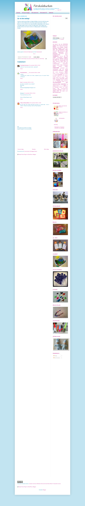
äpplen (59, 92)
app (61, 44)
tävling (54, 88)
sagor (54, 78)
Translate (62, 39)
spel (67, 82)
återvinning (42, 58)
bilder (54, 47)
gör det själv (32, 58)
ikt (67, 61)
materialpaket (55, 69)
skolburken (66, 80)
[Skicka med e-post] (34, 57)
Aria (21, 82)
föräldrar (66, 57)
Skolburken (51, 12)
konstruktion (65, 63)
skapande (58, 80)
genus (54, 58)
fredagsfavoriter (56, 54)
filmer (67, 52)
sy (67, 84)
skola (62, 80)
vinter (57, 91)
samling (57, 78)
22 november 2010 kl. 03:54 (29, 93)
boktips (59, 48)
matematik (56, 68)
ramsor (66, 74)
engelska (54, 52)
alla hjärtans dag (56, 44)
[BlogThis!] (35, 57)
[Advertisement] (33, 139)
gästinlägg (62, 59)
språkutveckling (56, 84)
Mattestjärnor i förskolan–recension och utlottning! (60, 127)
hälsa (61, 61)
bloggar (61, 47)
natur (66, 72)
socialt (56, 81)
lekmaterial (65, 65)
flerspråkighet (61, 53)
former (66, 53)
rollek (63, 76)
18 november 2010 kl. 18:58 (34, 72)
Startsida (18, 12)
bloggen (66, 47)
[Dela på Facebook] (37, 57)
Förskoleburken (23, 72)
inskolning (58, 62)
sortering (66, 81)
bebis (58, 45)
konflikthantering (56, 63)
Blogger (44, 489)
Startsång (56, 124)
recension (54, 76)
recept (58, 76)
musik (57, 72)
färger (66, 54)
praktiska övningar (64, 73)
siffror (66, 78)
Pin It (34, 53)
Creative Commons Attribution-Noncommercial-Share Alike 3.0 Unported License (45, 483)
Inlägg (55, 355)
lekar (61, 65)
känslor (58, 65)
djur (27, 58)
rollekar (36, 58)
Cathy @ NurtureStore (25, 102)
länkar (54, 66)
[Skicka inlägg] (46, 58)
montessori (55, 70)
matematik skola (64, 67)
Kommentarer (57, 357)
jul (64, 62)
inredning (54, 62)
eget (29, 58)
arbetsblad (65, 44)
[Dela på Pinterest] (39, 57)
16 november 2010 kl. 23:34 (34, 65)
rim (60, 76)
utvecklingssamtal (64, 88)
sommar (59, 81)
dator (54, 49)
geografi (57, 58)
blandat (58, 47)
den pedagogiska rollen (62, 49)
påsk (63, 74)
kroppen (54, 65)
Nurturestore (39, 51)
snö (53, 81)
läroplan (60, 66)
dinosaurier (55, 50)
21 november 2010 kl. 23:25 (27, 82)
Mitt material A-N (35, 12)
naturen (54, 73)
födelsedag (61, 56)
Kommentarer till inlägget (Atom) (30, 151)
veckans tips (65, 89)
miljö (60, 69)
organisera (57, 73)
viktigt (54, 91)
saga (67, 77)
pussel (56, 74)
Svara (21, 68)
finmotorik (55, 53)
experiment (60, 52)
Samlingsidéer (62, 118)
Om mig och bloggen (25, 12)
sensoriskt (62, 78)
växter (63, 90)
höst (65, 61)
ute (58, 88)
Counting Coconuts (24, 65)
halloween (58, 61)
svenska (63, 84)
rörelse (62, 77)
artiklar (54, 45)
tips (39, 58)
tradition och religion (63, 87)
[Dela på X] (36, 57)
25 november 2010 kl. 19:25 (35, 102)
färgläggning (55, 56)
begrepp (60, 45)
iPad (62, 62)
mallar (66, 66)
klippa (67, 62)
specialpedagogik (57, 82)
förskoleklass (59, 57)
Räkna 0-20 (58, 77)
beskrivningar (23, 58)
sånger (54, 85)
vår (60, 91)
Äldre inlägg (46, 149)
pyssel (60, 75)
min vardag (65, 69)
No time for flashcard (28, 51)
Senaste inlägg (20, 149)
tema (57, 85)
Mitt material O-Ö (43, 12)
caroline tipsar (65, 48)
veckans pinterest (57, 89)
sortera (63, 81)
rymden (54, 77)
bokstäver (55, 48)
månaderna (61, 72)
